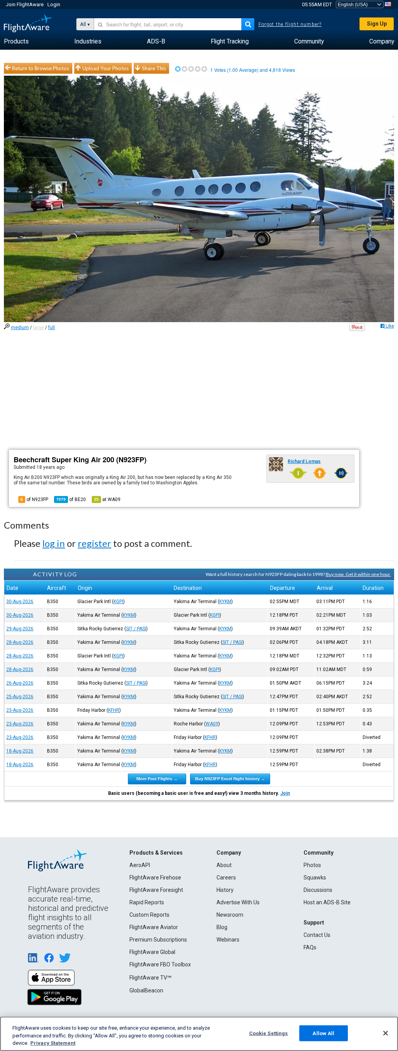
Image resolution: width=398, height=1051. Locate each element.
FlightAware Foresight (156, 890)
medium (20, 327)
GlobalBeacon (146, 990)
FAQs (310, 947)
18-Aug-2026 (19, 751)
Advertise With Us (238, 902)
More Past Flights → (157, 778)
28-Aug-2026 (19, 642)
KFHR (113, 710)
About (224, 865)
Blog (221, 927)
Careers (226, 877)
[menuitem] (16, 41)
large (38, 327)
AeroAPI (139, 865)
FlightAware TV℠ (150, 978)
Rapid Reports (146, 902)
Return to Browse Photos (40, 68)
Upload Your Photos (105, 68)
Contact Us (317, 935)
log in (53, 543)
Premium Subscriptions (158, 940)
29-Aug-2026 (19, 628)
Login (53, 4)
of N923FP (34, 499)
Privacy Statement (52, 1043)
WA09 (212, 724)
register (94, 543)
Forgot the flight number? (290, 24)
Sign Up (377, 24)
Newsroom (229, 915)
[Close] (385, 1033)
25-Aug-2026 (19, 696)
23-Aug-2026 (19, 710)
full (51, 327)
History (225, 890)
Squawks (315, 877)
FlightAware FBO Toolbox (160, 964)
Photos (312, 865)
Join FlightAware (25, 4)
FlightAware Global (152, 952)
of (71, 499)
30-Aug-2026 (19, 601)
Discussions (318, 890)
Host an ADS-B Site (327, 902)
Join (285, 793)
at (107, 499)
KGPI (118, 601)
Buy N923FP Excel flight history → (230, 778)
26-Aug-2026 (19, 683)
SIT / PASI (136, 628)
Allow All (323, 1033)
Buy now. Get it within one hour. (358, 574)
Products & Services (156, 853)
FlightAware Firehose (155, 877)
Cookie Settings (268, 1033)
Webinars (227, 940)
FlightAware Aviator (153, 927)
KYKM (225, 601)
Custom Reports (149, 915)
